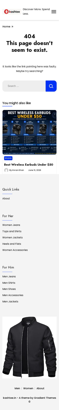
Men (17, 388)
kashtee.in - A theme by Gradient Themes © (29, 400)
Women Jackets (12, 237)
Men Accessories (12, 295)
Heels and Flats (11, 244)
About (6, 198)
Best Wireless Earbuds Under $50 (28, 164)
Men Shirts (8, 283)
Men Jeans (9, 276)
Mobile (8, 158)
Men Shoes (9, 289)
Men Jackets (10, 301)
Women (28, 388)
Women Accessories (15, 250)
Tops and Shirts (11, 231)
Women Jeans (11, 225)
